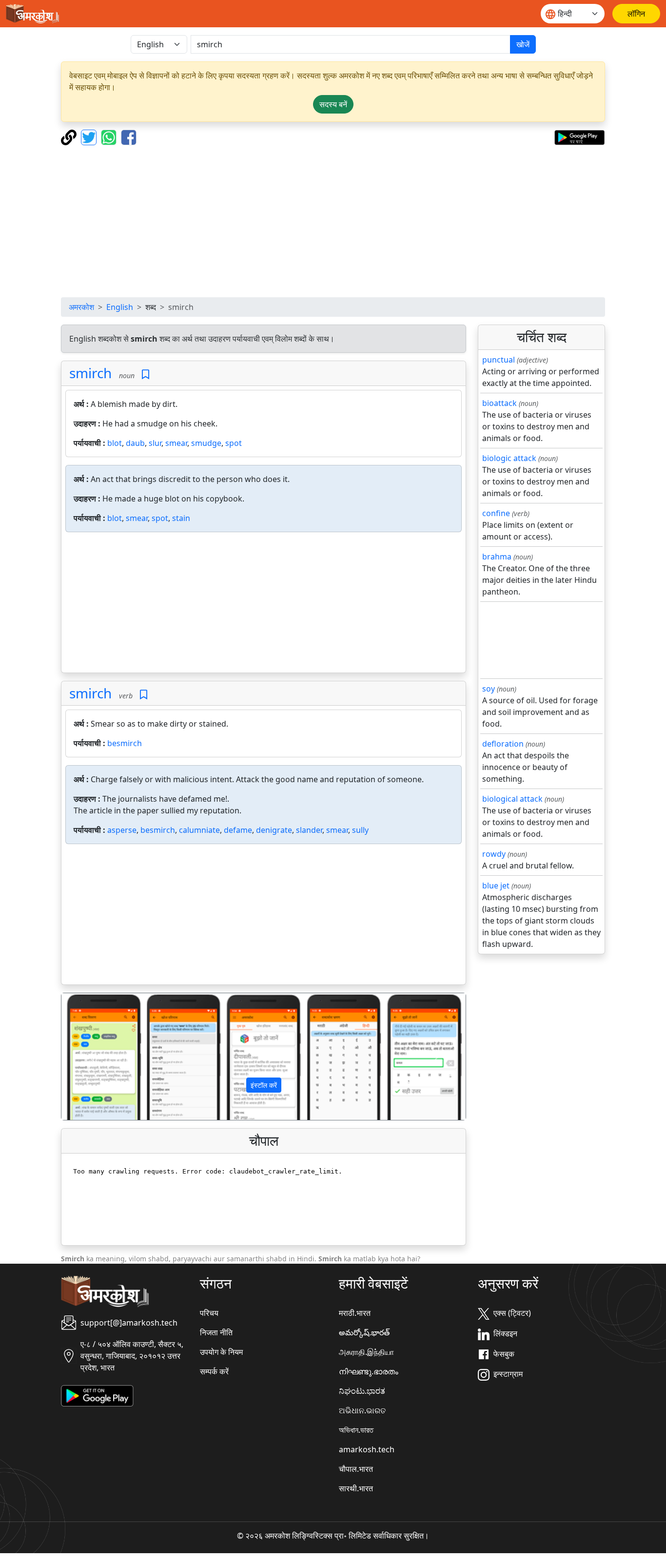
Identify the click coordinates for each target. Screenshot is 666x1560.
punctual (498, 359)
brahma (496, 556)
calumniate (199, 830)
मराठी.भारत (355, 1313)
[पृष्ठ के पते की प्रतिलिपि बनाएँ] (70, 136)
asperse (122, 830)
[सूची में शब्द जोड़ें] (145, 374)
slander (309, 830)
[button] (91, 1056)
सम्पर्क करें (214, 1371)
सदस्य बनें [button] (333, 104)
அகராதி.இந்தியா (366, 1352)
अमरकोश (81, 307)
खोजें (522, 44)
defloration (503, 743)
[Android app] (97, 1395)
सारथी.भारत (356, 1488)
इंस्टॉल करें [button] (264, 1085)
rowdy (494, 853)
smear (176, 443)
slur (155, 443)
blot (114, 443)
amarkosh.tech (366, 1449)
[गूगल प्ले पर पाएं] (579, 136)
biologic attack (509, 458)
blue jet (495, 885)
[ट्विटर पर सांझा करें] (90, 136)
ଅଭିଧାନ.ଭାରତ (362, 1410)
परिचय (209, 1313)
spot (233, 443)
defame (238, 830)
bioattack (499, 403)
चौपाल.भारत (356, 1469)
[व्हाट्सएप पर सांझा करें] (110, 136)
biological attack (512, 798)
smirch (90, 373)
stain (181, 518)
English (119, 307)
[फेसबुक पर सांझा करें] (129, 136)
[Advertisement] (333, 221)
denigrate (274, 830)
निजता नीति (216, 1332)
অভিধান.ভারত (356, 1430)
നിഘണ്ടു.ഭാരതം (368, 1371)
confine (496, 513)
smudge (206, 443)
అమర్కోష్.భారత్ (364, 1332)
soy (488, 688)
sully (360, 830)
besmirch (124, 743)
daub (135, 443)
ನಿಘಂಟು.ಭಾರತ (362, 1391)
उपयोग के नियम (221, 1352)
